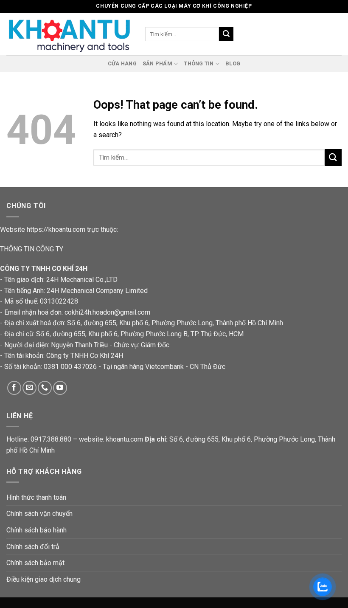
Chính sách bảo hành (36, 530)
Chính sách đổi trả (32, 547)
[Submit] (333, 157)
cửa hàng (122, 63)
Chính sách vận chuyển (39, 513)
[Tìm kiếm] (226, 34)
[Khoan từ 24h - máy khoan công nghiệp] (69, 34)
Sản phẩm (157, 63)
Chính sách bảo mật (35, 563)
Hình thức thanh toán (36, 497)
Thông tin (198, 63)
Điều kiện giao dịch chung (43, 579)
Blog (232, 63)
